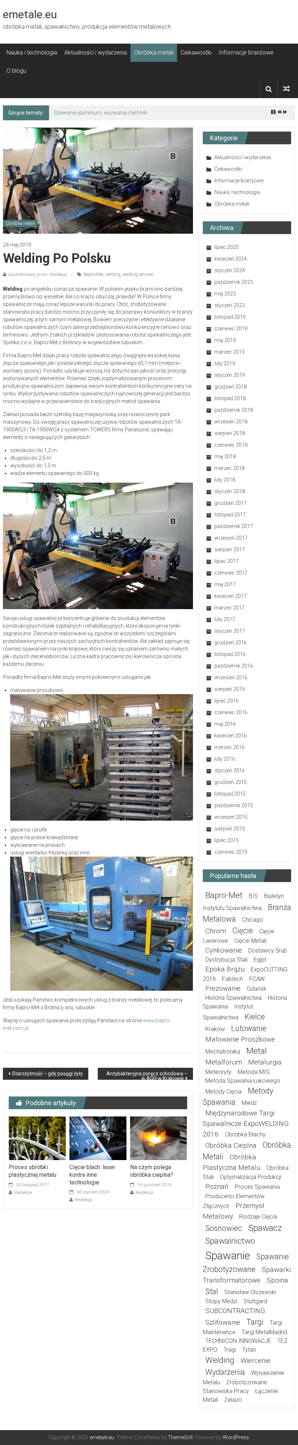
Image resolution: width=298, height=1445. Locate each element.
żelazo (233, 1399)
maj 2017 (225, 584)
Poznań (217, 1186)
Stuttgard (255, 1301)
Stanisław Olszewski (250, 1292)
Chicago (252, 919)
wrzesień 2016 (230, 677)
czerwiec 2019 (230, 328)
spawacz (265, 1228)
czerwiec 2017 (230, 573)
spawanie (227, 1255)
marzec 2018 (229, 468)
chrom (215, 931)
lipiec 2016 (226, 701)
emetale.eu (30, 14)
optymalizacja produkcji (250, 1177)
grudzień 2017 (230, 503)
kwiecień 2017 (230, 596)
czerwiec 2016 (230, 712)
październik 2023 (233, 282)
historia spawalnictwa (233, 997)
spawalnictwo (230, 1241)
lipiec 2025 (226, 247)
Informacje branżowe (246, 52)
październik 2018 (233, 410)
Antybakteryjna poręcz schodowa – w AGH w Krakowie (147, 1075)
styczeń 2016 (229, 770)
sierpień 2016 (229, 689)
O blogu (16, 70)
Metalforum (223, 1062)
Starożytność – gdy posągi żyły (47, 1073)
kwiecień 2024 (230, 259)
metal (256, 1051)
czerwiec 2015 (230, 852)
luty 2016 (224, 759)
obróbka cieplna (231, 1145)
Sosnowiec (223, 1228)
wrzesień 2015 (230, 817)
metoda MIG (254, 1071)
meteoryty (218, 1071)
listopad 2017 (230, 515)
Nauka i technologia (32, 52)
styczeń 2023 (229, 305)
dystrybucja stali (226, 959)
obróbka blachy (245, 1134)
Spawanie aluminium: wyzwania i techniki (101, 113)
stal (211, 1291)
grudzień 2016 (230, 642)
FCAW (257, 978)
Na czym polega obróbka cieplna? (151, 1171)
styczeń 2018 (229, 491)
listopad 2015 (230, 794)
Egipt (260, 959)
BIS (253, 896)
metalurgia (265, 1062)
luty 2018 (224, 480)
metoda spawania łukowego (242, 1080)
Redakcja (22, 1192)
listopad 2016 (230, 654)
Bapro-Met (93, 274)
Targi (254, 1322)
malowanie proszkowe (240, 1039)
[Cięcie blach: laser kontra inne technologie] (97, 1138)
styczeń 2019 (229, 375)
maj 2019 (225, 340)
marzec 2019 (229, 352)
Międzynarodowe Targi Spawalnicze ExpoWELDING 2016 (246, 1123)
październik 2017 (233, 526)
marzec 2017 (229, 608)
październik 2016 (233, 666)
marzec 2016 (229, 747)
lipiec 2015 (226, 840)
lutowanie (248, 1028)
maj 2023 (225, 294)
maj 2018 (225, 456)
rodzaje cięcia (258, 1216)
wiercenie (255, 1360)
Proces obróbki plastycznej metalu (32, 1171)
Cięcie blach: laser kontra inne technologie (92, 1175)
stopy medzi (221, 1301)
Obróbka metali (153, 52)
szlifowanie (222, 1322)
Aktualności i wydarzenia (95, 52)
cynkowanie (223, 950)
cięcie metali (250, 940)
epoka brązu (225, 969)
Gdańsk (256, 988)
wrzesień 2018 (230, 421)
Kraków (215, 1029)
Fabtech (232, 978)
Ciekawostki (196, 52)
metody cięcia (223, 1091)
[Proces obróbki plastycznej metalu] (37, 1138)
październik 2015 (233, 805)
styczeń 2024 (229, 270)
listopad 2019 (230, 317)
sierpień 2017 (229, 549)
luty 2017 (224, 619)
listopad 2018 (230, 398)
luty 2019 (224, 363)
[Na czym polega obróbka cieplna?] (158, 1138)
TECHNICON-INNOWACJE (238, 1340)
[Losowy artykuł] (286, 89)
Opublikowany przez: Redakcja (37, 274)
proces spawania (257, 1186)
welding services (137, 274)
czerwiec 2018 (230, 445)
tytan (249, 1349)
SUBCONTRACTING (235, 1311)
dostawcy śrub (267, 950)
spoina (277, 1280)
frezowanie (223, 988)
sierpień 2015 (229, 829)
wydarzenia (225, 1372)
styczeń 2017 (229, 631)
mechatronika (222, 1051)
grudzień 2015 (230, 782)
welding (112, 274)
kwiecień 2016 (230, 735)
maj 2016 (225, 724)
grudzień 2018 (230, 387)
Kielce (255, 1016)
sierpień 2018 (229, 433)
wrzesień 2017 (230, 538)
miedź (249, 1102)
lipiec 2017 (226, 561)
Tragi (230, 1349)
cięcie (242, 930)
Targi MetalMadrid (264, 1332)
